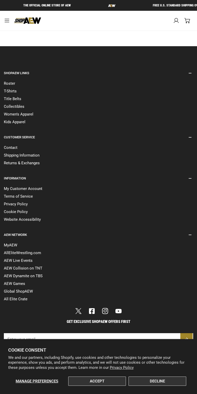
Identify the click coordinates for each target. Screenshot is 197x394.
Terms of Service (18, 196)
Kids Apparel (14, 122)
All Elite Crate (15, 299)
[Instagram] (105, 311)
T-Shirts (10, 91)
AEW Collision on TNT (23, 268)
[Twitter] (78, 311)
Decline (157, 381)
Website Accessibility (22, 219)
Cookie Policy (16, 211)
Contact (10, 147)
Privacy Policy (122, 367)
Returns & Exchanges (22, 163)
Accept (97, 381)
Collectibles (14, 106)
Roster (9, 83)
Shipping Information (22, 155)
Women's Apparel (18, 114)
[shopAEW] (28, 20)
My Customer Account (23, 188)
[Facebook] (91, 311)
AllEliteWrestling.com (22, 253)
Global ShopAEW (18, 291)
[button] (187, 20)
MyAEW (10, 245)
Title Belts (12, 99)
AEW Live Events (18, 260)
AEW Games (14, 283)
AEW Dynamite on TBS (23, 276)
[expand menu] (7, 20)
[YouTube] (118, 311)
